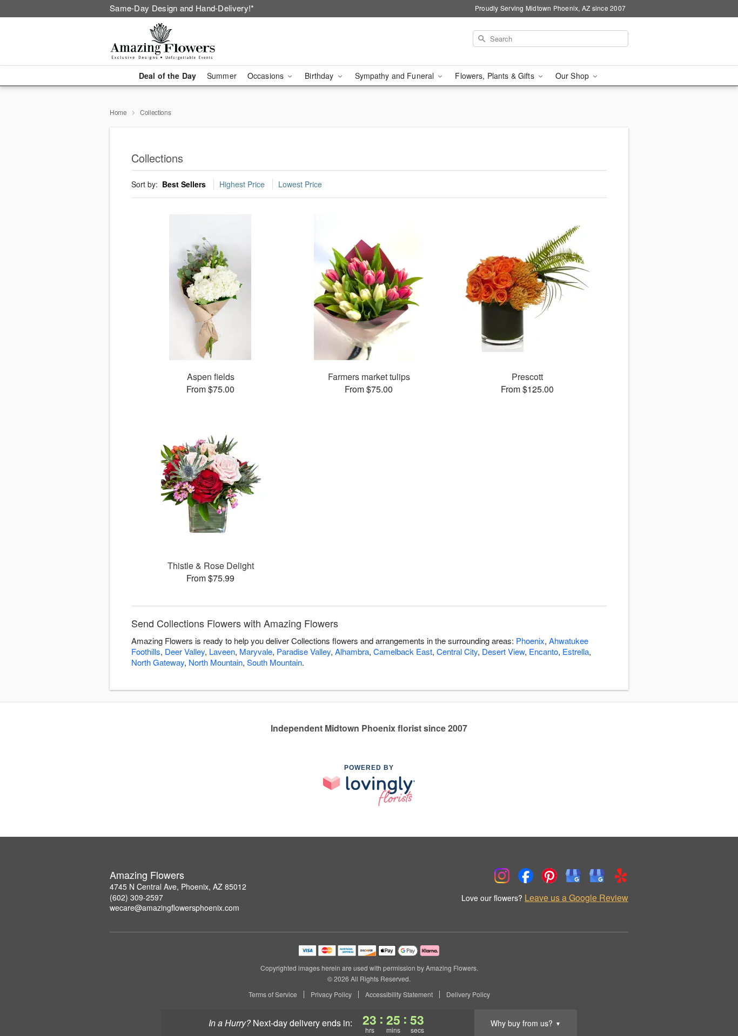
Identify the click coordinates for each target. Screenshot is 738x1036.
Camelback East (402, 651)
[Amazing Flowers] (187, 41)
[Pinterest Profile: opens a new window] (549, 875)
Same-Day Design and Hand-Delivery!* (182, 7)
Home (118, 112)
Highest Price (242, 184)
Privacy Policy (331, 994)
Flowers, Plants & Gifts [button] (495, 75)
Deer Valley (185, 651)
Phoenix (530, 640)
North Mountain (216, 662)
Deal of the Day (167, 75)
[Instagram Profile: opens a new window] (501, 875)
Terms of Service (273, 994)
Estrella (575, 651)
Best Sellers (184, 184)
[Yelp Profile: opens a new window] (620, 875)
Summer (222, 75)
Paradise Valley (304, 651)
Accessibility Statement (399, 994)
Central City (457, 651)
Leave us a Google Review (576, 898)
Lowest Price (300, 184)
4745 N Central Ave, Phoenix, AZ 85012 (178, 886)
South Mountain (274, 662)
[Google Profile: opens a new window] (573, 875)
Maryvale (255, 651)
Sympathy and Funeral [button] (396, 75)
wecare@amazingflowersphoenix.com (174, 907)
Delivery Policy (468, 994)
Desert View (503, 651)
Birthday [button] (320, 75)
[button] (709, 990)
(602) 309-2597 (136, 897)
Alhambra (352, 651)
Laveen (222, 651)
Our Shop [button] (573, 75)
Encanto (543, 651)
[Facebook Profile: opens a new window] (525, 875)
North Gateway (157, 662)
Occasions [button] (266, 75)
